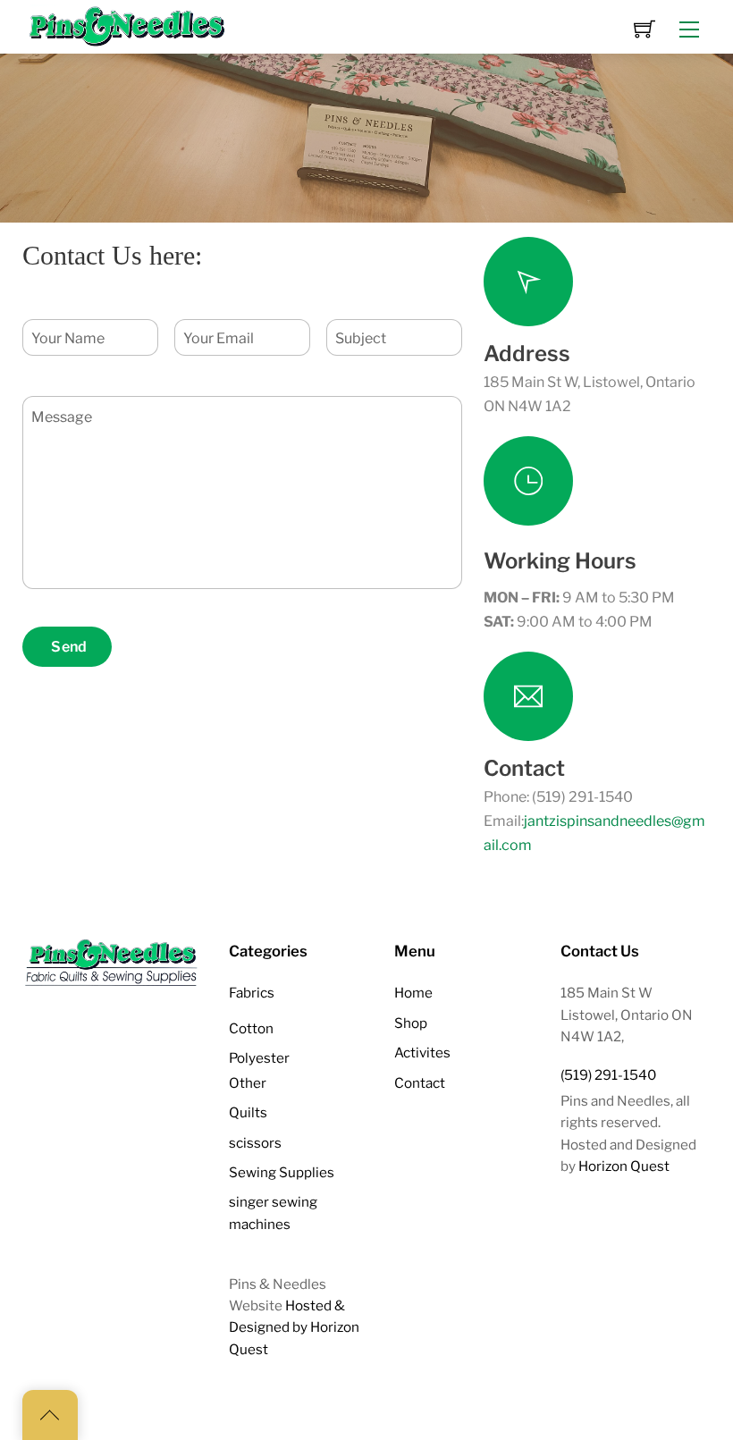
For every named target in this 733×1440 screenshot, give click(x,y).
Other (247, 1082)
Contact (419, 1082)
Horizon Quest (624, 1166)
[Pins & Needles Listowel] (128, 25)
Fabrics (251, 992)
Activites (422, 1052)
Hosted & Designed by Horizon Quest (294, 1327)
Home (413, 992)
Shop (410, 1023)
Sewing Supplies (281, 1172)
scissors (255, 1142)
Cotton (251, 1028)
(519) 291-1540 (608, 1074)
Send (69, 646)
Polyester (259, 1057)
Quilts (248, 1112)
